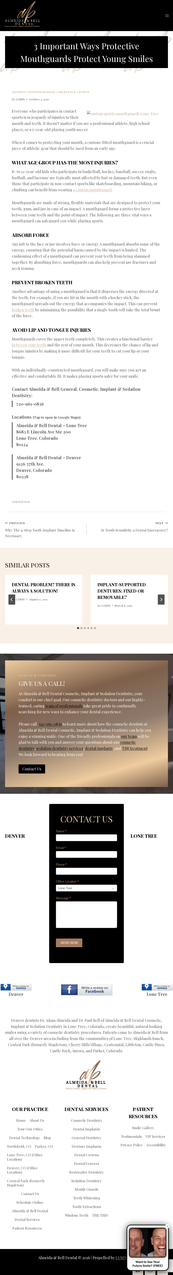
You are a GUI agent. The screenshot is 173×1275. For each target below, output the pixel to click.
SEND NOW (69, 942)
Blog (47, 1137)
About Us (37, 1120)
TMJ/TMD (100, 1215)
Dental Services (27, 1219)
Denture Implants (86, 1146)
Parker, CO (44, 1146)
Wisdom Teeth (76, 1215)
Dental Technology (24, 1137)
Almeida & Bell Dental (30, 1210)
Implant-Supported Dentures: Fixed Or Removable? (121, 591)
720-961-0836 (30, 404)
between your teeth (29, 344)
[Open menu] (167, 15)
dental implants (99, 748)
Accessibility (156, 1144)
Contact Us (30, 1193)
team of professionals (63, 705)
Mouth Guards (86, 1189)
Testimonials (131, 1136)
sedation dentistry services (59, 748)
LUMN (20, 99)
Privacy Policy (131, 1144)
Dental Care (54, 92)
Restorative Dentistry (86, 1172)
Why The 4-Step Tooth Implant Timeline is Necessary (40, 529)
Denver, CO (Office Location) (22, 1170)
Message (63, 898)
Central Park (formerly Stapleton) (26, 1182)
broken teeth (23, 309)
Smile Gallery (143, 1127)
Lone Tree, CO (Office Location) (25, 1156)
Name (61, 831)
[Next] (161, 599)
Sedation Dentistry (86, 1180)
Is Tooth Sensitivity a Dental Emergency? (134, 527)
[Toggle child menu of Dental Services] (42, 1219)
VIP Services (155, 1136)
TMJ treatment (135, 748)
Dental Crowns (77, 92)
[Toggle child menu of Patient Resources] (44, 1228)
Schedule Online (29, 1202)
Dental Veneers (86, 1163)
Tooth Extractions (86, 1206)
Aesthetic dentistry (27, 92)
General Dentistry (86, 1137)
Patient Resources (27, 1228)
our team (129, 736)
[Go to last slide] (11, 599)
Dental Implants (86, 1129)
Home (21, 1120)
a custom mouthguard (92, 189)
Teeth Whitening (86, 1198)
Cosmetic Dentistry (86, 1120)
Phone (61, 864)
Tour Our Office (30, 1129)
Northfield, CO (19, 1146)
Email (61, 848)
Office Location (67, 881)
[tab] (78, 628)
